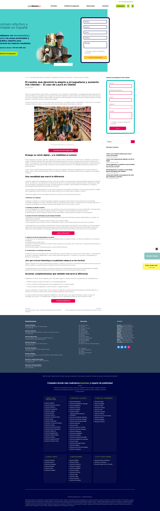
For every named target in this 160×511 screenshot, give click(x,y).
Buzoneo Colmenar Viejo (51, 441)
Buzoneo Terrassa (75, 407)
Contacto (105, 6)
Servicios (54, 6)
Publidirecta (85, 184)
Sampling (82, 329)
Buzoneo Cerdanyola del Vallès (78, 437)
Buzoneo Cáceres (100, 421)
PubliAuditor (121, 6)
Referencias (91, 6)
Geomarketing (84, 331)
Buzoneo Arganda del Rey (52, 439)
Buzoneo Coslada (50, 425)
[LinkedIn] (125, 347)
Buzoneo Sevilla (99, 401)
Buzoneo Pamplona (75, 464)
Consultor (30, 87)
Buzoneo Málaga (99, 403)
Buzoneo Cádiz (99, 405)
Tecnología (83, 348)
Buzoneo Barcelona (75, 401)
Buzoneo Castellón (50, 470)
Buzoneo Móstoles (50, 407)
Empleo (82, 351)
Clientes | (62, 376)
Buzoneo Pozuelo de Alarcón (53, 427)
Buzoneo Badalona (75, 405)
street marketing (38, 215)
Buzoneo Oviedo (74, 478)
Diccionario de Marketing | (111, 376)
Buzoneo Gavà (74, 441)
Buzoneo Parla (49, 419)
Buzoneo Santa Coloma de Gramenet (77, 414)
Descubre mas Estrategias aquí (63, 150)
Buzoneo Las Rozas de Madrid (53, 423)
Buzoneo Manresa (75, 423)
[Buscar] (133, 141)
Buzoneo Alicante (49, 466)
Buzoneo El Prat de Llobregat (78, 429)
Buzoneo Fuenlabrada (51, 409)
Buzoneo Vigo (74, 474)
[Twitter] (121, 347)
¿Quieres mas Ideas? (63, 233)
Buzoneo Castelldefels (76, 433)
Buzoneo (29, 197)
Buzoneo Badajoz (99, 419)
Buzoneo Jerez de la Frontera (103, 415)
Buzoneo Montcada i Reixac (77, 443)
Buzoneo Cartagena (50, 464)
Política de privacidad (86, 352)
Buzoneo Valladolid (75, 468)
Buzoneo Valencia (50, 460)
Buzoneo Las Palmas (100, 462)
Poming (29, 207)
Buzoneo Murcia (49, 462)
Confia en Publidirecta (63, 300)
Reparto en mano (84, 333)
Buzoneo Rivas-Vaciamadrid (52, 429)
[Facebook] (118, 347)
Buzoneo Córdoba (100, 407)
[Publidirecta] (34, 6)
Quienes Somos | (55, 376)
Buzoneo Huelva (99, 417)
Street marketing (84, 340)
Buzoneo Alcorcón (50, 415)
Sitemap (82, 354)
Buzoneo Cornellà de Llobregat (78, 417)
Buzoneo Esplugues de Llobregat (79, 439)
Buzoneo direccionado (86, 338)
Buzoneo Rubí (74, 425)
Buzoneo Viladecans (75, 431)
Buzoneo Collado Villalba (51, 435)
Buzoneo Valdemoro (50, 431)
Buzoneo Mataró (74, 411)
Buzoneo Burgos (74, 470)
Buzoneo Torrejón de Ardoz (52, 417)
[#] (128, 347)
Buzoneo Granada (100, 411)
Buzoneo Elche (49, 468)
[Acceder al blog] (128, 6)
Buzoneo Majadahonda (51, 433)
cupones (38, 197)
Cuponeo (82, 342)
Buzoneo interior (84, 336)
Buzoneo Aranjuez (50, 437)
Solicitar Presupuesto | (98, 376)
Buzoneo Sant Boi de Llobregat (78, 419)
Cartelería (82, 326)
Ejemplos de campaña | (71, 376)
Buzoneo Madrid (49, 403)
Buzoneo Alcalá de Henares (52, 405)
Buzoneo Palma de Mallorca (102, 460)
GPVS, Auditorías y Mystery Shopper (89, 343)
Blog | (44, 376)
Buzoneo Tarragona (75, 449)
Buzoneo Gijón (74, 476)
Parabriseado (31, 250)
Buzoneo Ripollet (74, 445)
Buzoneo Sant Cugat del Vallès (78, 421)
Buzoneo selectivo (85, 339)
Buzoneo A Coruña (75, 472)
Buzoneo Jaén (99, 409)
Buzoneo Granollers (75, 435)
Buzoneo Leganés (50, 411)
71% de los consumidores (74, 263)
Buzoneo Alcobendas (50, 421)
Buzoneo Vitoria (74, 462)
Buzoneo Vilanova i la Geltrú (77, 427)
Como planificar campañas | (85, 376)
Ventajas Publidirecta (85, 349)
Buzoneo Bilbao (74, 460)
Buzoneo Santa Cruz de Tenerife (103, 464)
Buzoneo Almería (99, 413)
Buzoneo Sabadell (75, 409)
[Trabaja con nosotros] (132, 6)
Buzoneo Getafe (49, 413)
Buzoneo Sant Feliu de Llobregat (79, 447)
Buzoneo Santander (75, 480)
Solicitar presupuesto (71, 6)
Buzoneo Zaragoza (75, 466)
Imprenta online (84, 325)
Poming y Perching (85, 328)
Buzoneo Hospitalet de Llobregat (79, 403)
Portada (27, 77)
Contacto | (48, 376)
